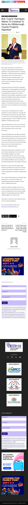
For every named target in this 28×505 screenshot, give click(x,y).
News (7, 13)
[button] (2, 10)
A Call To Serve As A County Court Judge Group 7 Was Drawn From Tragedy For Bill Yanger (21, 228)
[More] (18, 216)
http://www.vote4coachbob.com (9, 206)
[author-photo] (14, 244)
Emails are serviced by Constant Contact (16, 317)
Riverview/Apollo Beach (13, 16)
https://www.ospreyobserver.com (14, 248)
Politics (6, 16)
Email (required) (6, 297)
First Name (5, 286)
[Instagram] (12, 357)
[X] (16, 357)
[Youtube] (20, 357)
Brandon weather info (12, 333)
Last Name (5, 291)
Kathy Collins (6, 32)
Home (2, 13)
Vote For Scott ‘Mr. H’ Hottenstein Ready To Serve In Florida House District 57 (7, 228)
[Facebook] (7, 357)
